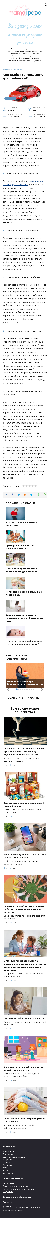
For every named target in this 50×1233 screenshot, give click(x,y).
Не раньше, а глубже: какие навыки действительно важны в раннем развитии (24, 909)
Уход (5, 1168)
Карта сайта (8, 1183)
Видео (6, 1170)
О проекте (8, 1192)
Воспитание (8, 1151)
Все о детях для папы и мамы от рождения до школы (25, 34)
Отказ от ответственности (15, 1186)
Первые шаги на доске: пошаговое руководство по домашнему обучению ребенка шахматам (24, 751)
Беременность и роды (14, 1157)
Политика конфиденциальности (18, 1189)
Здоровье (7, 1159)
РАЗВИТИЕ (10, 99)
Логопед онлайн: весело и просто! (24, 1018)
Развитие (7, 1165)
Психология (8, 1154)
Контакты (7, 1202)
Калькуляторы (9, 1173)
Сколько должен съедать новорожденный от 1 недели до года (24, 618)
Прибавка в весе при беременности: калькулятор (25, 683)
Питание (7, 1162)
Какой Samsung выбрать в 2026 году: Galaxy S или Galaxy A (25, 856)
